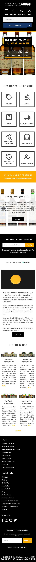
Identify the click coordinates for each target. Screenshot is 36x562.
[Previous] (4, 208)
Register (4, 480)
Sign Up (29, 245)
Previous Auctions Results (10, 501)
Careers (4, 510)
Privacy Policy (6, 455)
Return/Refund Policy (9, 461)
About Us (5, 477)
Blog (3, 492)
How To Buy (6, 486)
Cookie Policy (6, 458)
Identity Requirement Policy (11, 449)
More (3, 386)
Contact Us (5, 483)
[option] (18, 52)
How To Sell (6, 489)
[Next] (32, 208)
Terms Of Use (6, 452)
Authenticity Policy (8, 446)
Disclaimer (5, 464)
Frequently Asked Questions (11, 504)
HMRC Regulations (8, 467)
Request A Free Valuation (10, 507)
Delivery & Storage (8, 498)
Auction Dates (6, 495)
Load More (18, 430)
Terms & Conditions (8, 443)
